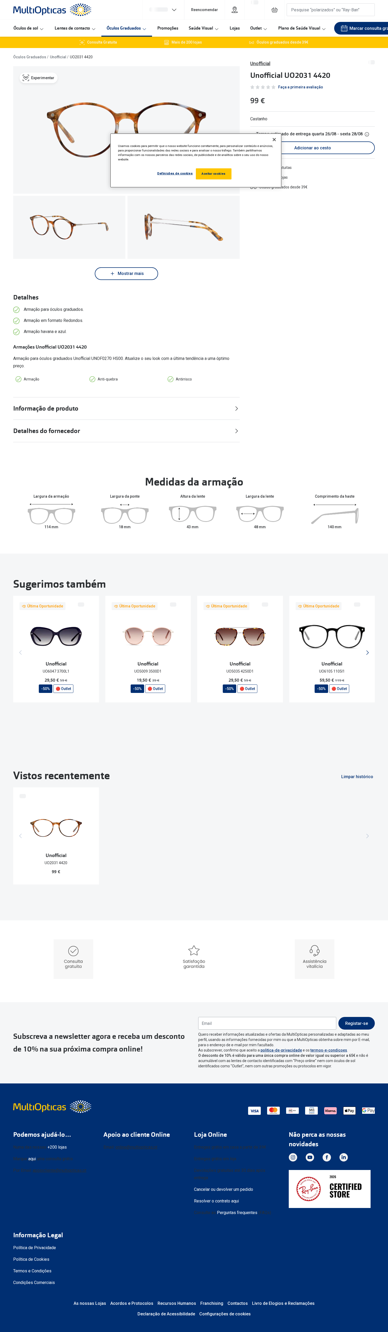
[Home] (52, 9)
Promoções (167, 28)
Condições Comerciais (34, 1282)
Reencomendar (204, 10)
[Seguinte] (367, 652)
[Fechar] (274, 139)
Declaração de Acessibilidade (166, 1313)
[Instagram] (293, 1157)
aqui (32, 1158)
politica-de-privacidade (281, 1050)
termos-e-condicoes (328, 1050)
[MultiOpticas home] (52, 1106)
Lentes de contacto (72, 28)
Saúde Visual (201, 28)
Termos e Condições (32, 1270)
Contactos (238, 1303)
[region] (196, 160)
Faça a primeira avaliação (300, 87)
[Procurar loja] (235, 10)
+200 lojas (57, 1147)
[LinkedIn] (343, 1157)
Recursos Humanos (177, 1303)
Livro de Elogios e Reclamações (283, 1303)
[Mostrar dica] (367, 134)
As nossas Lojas (90, 1303)
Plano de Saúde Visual (299, 28)
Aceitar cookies (214, 173)
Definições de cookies (175, 173)
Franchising (211, 1303)
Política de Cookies (31, 1259)
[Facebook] (327, 1157)
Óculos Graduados (124, 28)
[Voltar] (20, 652)
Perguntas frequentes (237, 1212)
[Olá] (163, 10)
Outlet (256, 28)
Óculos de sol (25, 28)
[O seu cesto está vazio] (274, 10)
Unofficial (58, 57)
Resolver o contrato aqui (216, 1200)
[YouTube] (310, 1157)
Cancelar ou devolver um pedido (223, 1189)
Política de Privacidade (34, 1247)
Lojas (235, 28)
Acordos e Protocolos (131, 1303)
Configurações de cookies (225, 1313)
